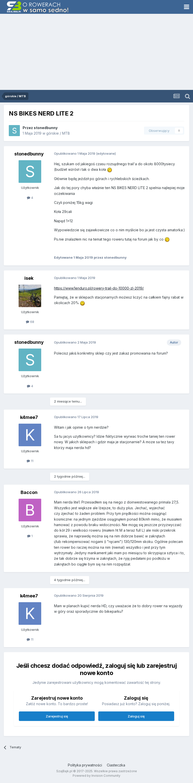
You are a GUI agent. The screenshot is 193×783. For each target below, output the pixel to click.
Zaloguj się (136, 716)
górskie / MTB (58, 133)
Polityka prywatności (85, 765)
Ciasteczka (116, 765)
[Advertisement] (96, 52)
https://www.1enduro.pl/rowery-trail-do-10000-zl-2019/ (99, 288)
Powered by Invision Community (96, 775)
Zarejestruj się (57, 716)
